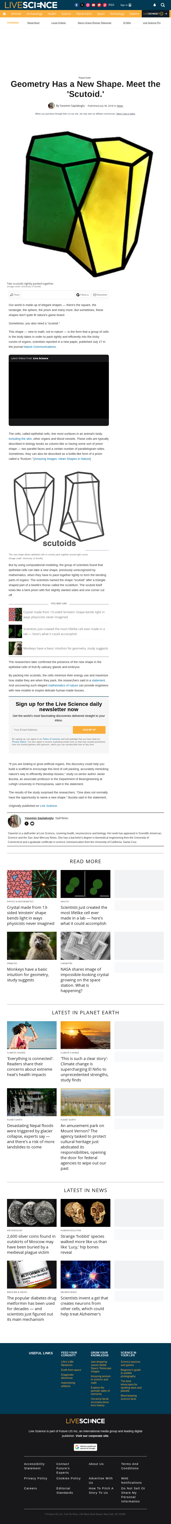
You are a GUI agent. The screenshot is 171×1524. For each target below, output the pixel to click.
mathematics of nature (63, 685)
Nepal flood (33, 22)
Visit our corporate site (92, 1436)
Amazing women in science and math (101, 1379)
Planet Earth (84, 14)
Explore (134, 14)
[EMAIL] (33, 823)
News (120, 105)
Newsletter (102, 294)
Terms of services (52, 739)
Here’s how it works (125, 114)
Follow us (84, 294)
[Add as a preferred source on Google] (85, 1447)
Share (17, 294)
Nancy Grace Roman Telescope (94, 22)
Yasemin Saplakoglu (72, 106)
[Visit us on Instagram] (88, 5)
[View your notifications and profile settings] (154, 5)
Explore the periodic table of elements (100, 1390)
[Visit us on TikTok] (105, 5)
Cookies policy (68, 1478)
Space (101, 14)
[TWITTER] (27, 823)
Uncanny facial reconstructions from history (100, 1402)
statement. (99, 680)
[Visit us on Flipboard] (99, 5)
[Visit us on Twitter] (82, 5)
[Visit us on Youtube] (94, 5)
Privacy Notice (19, 742)
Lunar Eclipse (58, 22)
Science (66, 14)
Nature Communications (40, 346)
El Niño (127, 22)
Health (52, 14)
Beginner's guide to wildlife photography (131, 1373)
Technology (117, 14)
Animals (16, 14)
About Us (96, 1464)
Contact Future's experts (63, 1468)
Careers (30, 1488)
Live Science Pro (152, 22)
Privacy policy (35, 1478)
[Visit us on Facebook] (76, 5)
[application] (59, 390)
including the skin (20, 438)
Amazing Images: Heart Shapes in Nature (62, 459)
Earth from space (71, 1369)
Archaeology (34, 14)
